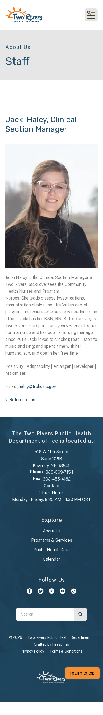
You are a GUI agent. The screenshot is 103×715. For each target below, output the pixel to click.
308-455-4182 (57, 479)
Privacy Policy (32, 651)
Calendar (51, 559)
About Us (51, 530)
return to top (82, 673)
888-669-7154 (59, 472)
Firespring (60, 644)
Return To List (23, 399)
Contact (51, 485)
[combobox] (45, 614)
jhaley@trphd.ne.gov (37, 386)
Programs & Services (51, 540)
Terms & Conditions (66, 651)
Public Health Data (52, 549)
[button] (91, 14)
